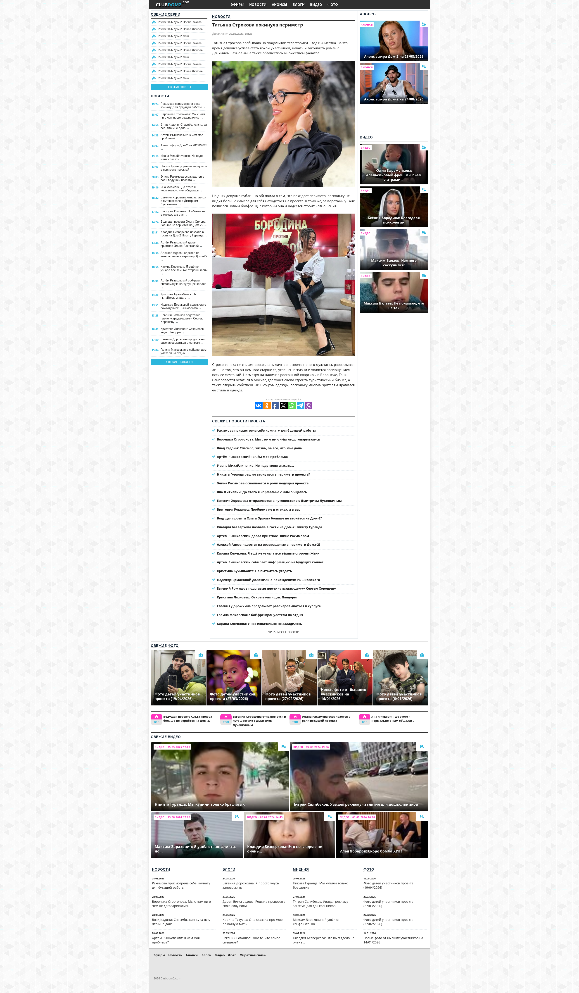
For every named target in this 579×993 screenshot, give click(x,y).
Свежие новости (179, 362)
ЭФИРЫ (237, 4)
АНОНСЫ (279, 4)
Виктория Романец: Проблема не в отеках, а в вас (183, 213)
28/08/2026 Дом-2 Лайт (173, 36)
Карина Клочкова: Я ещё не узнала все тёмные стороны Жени (184, 270)
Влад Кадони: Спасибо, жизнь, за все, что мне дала (184, 126)
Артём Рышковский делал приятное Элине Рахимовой (181, 244)
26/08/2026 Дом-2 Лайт (173, 78)
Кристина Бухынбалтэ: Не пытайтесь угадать (178, 296)
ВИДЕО (316, 4)
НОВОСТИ (257, 4)
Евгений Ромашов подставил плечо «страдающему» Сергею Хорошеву (182, 318)
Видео (366, 137)
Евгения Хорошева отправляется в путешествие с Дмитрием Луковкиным (183, 201)
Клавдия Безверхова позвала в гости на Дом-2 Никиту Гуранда (184, 233)
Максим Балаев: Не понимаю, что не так (394, 305)
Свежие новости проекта (238, 421)
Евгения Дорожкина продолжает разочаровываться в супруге (183, 341)
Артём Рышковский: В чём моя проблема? (182, 136)
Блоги (229, 869)
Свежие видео (166, 737)
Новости (160, 96)
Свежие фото (165, 646)
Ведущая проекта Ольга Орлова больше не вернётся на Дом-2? (184, 223)
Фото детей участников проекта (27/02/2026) (388, 921)
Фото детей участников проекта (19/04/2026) (388, 885)
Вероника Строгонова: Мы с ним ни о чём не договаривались (183, 115)
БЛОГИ (299, 4)
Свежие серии (165, 14)
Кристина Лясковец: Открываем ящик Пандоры (182, 330)
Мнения (301, 869)
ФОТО (332, 4)
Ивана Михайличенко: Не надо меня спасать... (182, 157)
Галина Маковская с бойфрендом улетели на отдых (183, 351)
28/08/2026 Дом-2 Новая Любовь (180, 29)
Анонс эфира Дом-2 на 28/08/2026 (184, 147)
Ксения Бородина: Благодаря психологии (394, 219)
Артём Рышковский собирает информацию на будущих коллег (183, 284)
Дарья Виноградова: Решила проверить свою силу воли (254, 903)
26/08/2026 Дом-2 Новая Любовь (180, 71)
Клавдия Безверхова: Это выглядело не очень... (323, 940)
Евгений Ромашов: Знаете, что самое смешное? (251, 940)
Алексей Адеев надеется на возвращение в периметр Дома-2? (184, 256)
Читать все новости (283, 632)
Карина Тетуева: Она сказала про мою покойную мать (253, 921)
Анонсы (368, 14)
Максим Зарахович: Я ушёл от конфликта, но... (316, 921)
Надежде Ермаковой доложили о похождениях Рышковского (183, 306)
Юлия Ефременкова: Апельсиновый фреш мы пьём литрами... (394, 175)
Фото (368, 869)
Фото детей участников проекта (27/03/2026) (388, 903)
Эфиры (159, 955)
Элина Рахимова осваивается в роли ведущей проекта (182, 178)
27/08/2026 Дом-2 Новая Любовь (180, 50)
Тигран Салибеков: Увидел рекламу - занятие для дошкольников (321, 903)
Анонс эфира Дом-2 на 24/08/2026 (394, 99)
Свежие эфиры (179, 87)
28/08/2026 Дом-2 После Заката (180, 22)
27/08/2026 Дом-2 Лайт (173, 57)
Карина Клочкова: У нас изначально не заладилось (259, 624)
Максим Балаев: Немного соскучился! (394, 262)
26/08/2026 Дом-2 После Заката (180, 64)
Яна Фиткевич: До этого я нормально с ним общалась (182, 188)
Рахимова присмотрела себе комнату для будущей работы (183, 105)
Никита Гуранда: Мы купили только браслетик (320, 885)
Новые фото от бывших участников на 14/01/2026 (393, 940)
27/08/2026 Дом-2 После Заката (180, 43)
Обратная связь (253, 955)
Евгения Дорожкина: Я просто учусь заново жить (251, 885)
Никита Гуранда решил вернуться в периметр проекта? (184, 167)
